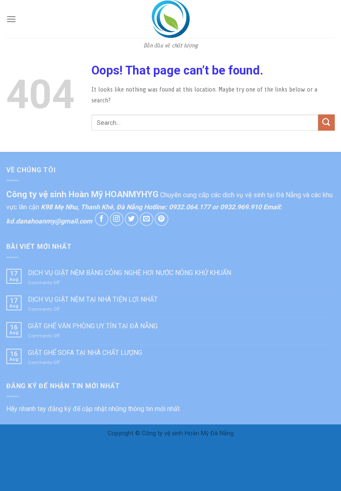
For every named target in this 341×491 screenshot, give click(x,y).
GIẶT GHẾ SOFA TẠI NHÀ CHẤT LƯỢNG (85, 353)
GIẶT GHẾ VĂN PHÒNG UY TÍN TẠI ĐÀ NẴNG (93, 326)
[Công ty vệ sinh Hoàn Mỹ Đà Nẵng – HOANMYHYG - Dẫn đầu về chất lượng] (170, 19)
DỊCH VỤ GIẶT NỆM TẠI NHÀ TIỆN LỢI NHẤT (93, 299)
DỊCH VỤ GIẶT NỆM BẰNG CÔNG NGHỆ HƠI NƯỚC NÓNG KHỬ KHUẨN (129, 273)
